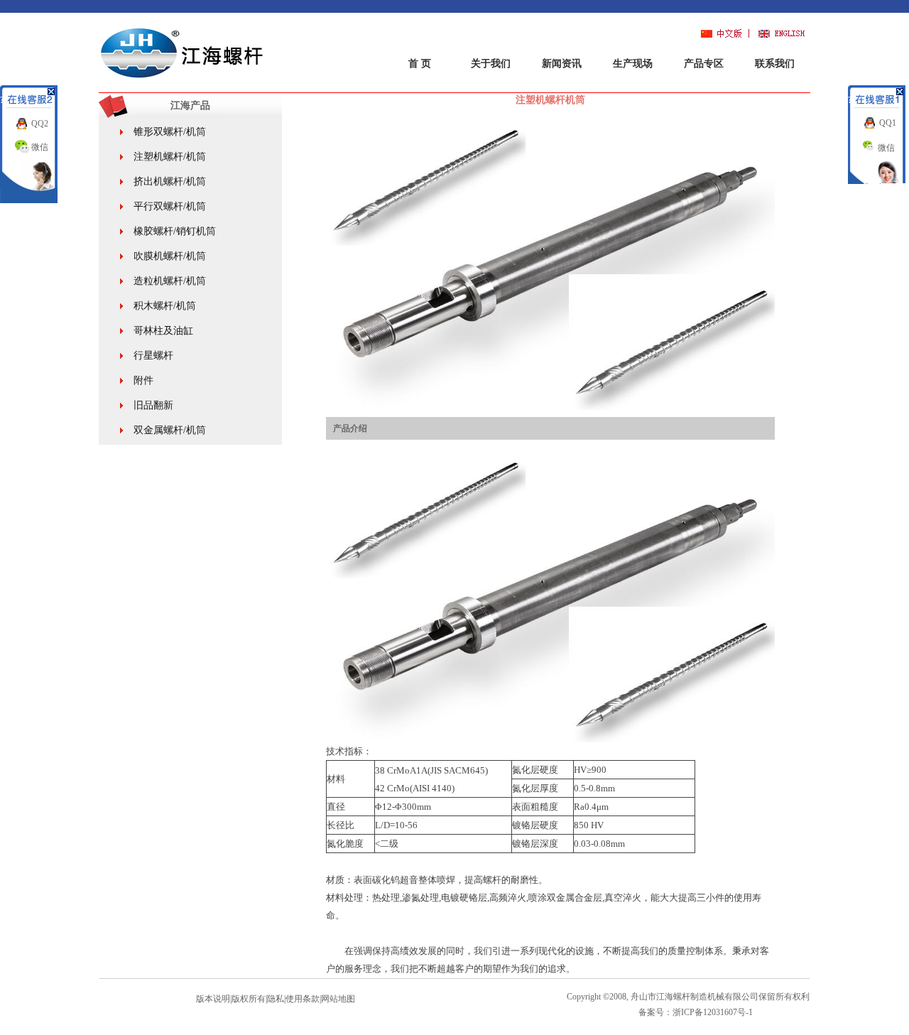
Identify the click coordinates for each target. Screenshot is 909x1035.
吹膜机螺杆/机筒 (170, 256)
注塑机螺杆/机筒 (170, 156)
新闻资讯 (562, 63)
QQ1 (887, 123)
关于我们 (491, 63)
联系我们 (775, 63)
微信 (39, 147)
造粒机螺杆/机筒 (170, 281)
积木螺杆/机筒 (165, 305)
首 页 (419, 63)
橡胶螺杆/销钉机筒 (175, 231)
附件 (143, 380)
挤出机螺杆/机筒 (170, 181)
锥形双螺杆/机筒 (170, 131)
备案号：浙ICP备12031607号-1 (695, 1012)
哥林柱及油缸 (163, 330)
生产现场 (633, 63)
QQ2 (39, 124)
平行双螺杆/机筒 (170, 206)
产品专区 (704, 63)
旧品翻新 (153, 405)
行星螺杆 (153, 355)
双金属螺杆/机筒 (170, 430)
